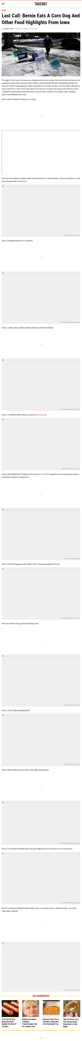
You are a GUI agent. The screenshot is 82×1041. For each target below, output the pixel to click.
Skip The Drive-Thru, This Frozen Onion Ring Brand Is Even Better (71, 1023)
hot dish (43, 474)
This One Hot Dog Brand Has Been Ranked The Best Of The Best (9, 1023)
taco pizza (41, 415)
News (4, 10)
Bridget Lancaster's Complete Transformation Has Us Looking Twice (29, 1023)
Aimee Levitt (8, 29)
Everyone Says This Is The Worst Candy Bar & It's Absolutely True (51, 1021)
